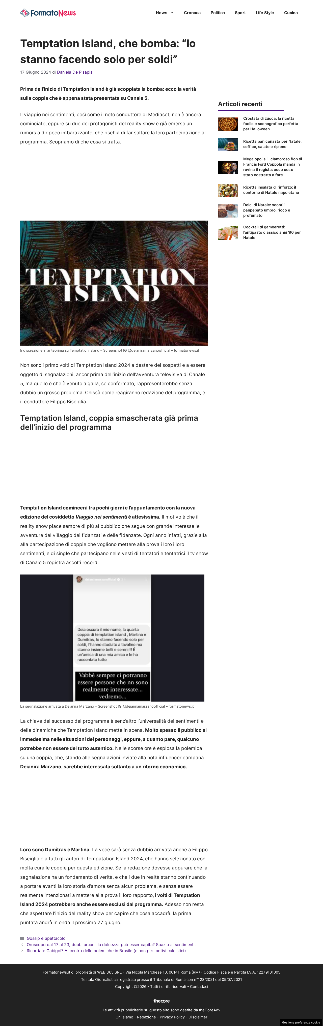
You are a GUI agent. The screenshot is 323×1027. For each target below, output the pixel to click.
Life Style (265, 12)
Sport (240, 12)
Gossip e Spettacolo (46, 938)
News (161, 12)
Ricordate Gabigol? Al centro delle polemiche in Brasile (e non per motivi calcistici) (106, 950)
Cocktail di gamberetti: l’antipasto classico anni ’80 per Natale (272, 232)
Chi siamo (124, 1017)
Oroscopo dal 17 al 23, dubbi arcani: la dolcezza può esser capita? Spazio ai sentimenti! (111, 944)
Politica (218, 12)
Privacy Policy (172, 1017)
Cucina (291, 12)
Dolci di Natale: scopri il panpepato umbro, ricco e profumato (266, 210)
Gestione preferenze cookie (301, 1022)
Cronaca (192, 12)
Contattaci (199, 986)
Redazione (146, 1017)
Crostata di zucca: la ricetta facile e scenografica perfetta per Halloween (270, 123)
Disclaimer (198, 1017)
